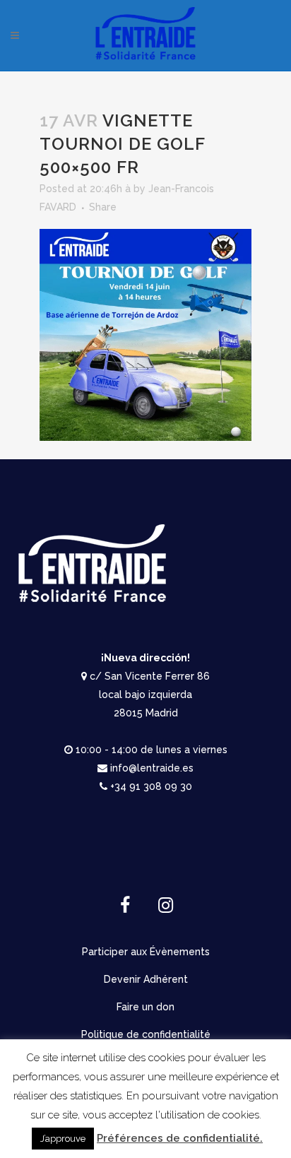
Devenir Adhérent (146, 979)
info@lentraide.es (152, 768)
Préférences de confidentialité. (180, 1138)
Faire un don (145, 1006)
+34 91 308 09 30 (151, 786)
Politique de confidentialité (145, 1034)
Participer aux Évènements (146, 951)
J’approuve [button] (62, 1138)
